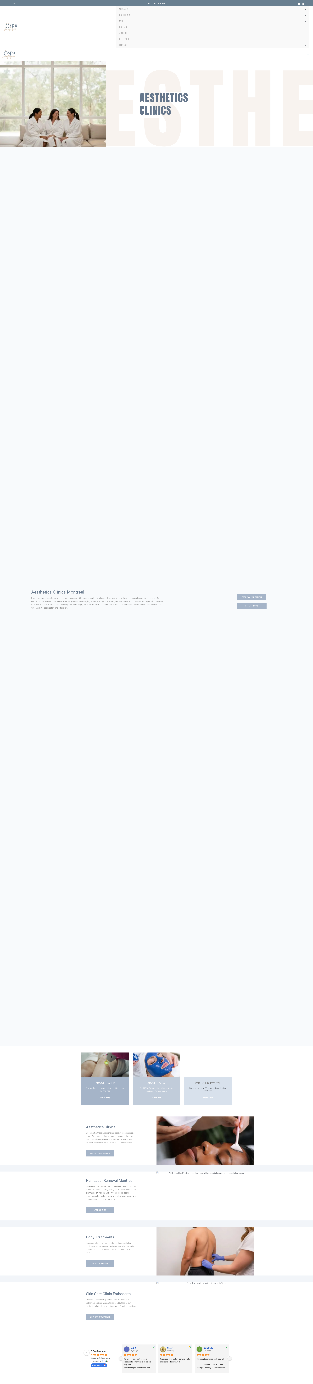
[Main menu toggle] (308, 54)
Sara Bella (208, 1348)
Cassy (170, 1348)
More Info (105, 1098)
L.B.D (133, 1348)
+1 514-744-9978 (157, 3)
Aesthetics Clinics (101, 1127)
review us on (97, 1365)
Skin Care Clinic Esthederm (108, 1294)
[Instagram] (303, 4)
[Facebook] (299, 4)
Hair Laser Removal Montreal (109, 1180)
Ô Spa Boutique (98, 1351)
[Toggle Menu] (305, 9)
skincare (89, 1142)
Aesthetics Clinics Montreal (57, 592)
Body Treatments (100, 1237)
